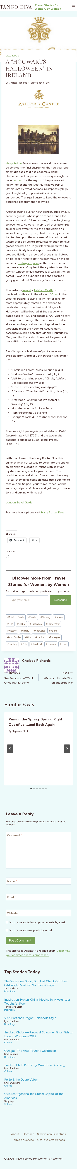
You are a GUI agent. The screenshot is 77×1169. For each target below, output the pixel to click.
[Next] (67, 748)
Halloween (36, 624)
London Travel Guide (19, 502)
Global (21, 624)
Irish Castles (14, 637)
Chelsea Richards (18, 82)
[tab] (31, 788)
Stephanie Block (20, 731)
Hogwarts (39, 630)
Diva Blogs (12, 56)
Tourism (51, 644)
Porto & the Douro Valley (21, 1079)
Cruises (8, 1085)
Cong (55, 294)
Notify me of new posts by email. (30, 930)
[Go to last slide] (10, 748)
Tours (63, 644)
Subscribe (60, 600)
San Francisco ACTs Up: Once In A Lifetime (19, 677)
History (25, 630)
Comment (14, 835)
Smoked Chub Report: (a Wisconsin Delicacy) (34, 1065)
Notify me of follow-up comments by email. (37, 922)
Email (11, 897)
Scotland (36, 644)
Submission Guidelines (51, 1134)
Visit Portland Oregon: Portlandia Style (30, 1018)
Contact (28, 1134)
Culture (8, 1042)
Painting (12, 644)
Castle (32, 617)
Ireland (26, 290)
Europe (59, 617)
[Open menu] (73, 5)
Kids (28, 637)
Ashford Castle (43, 290)
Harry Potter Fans (52, 512)
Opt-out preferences (51, 1140)
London (18, 180)
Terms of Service (23, 1140)
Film (10, 624)
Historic (11, 630)
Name (12, 881)
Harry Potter (14, 163)
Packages (54, 637)
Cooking (45, 617)
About (15, 1134)
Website (12, 913)
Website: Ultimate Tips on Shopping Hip (58, 677)
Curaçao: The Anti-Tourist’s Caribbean (30, 1050)
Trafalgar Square (28, 263)
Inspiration (9, 1009)
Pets (24, 644)
